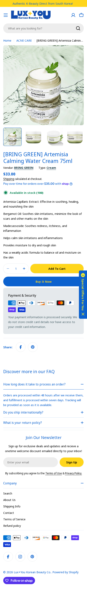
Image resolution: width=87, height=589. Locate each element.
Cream (51, 168)
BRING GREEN (23, 168)
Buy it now (44, 281)
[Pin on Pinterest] (33, 347)
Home (7, 40)
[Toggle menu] (5, 15)
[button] (83, 294)
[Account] (73, 15)
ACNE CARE (24, 40)
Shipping (8, 179)
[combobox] (43, 28)
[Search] (78, 28)
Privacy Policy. (73, 473)
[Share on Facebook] (20, 347)
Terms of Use (53, 473)
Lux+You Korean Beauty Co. (32, 572)
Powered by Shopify (65, 572)
